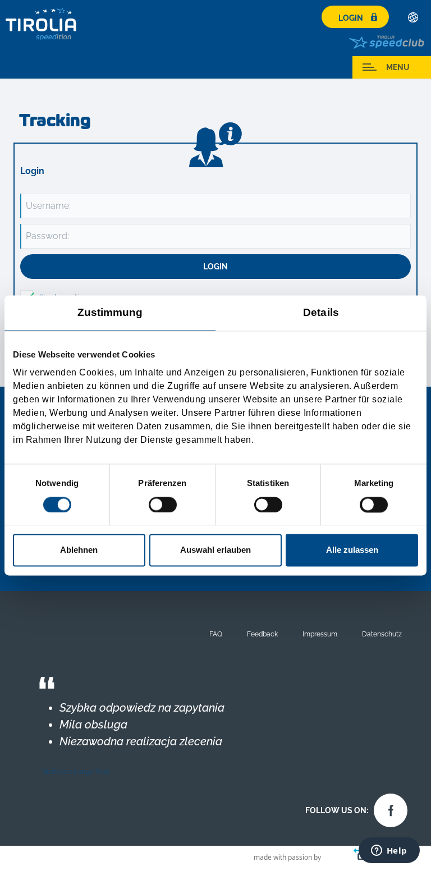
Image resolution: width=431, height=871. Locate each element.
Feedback (262, 634)
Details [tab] (321, 313)
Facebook (388, 808)
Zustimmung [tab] (110, 313)
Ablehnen (79, 550)
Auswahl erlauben (215, 550)
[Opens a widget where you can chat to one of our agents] (389, 851)
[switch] (163, 504)
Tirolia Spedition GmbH (41, 24)
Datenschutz (382, 634)
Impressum (319, 634)
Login (350, 17)
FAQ (215, 634)
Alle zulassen (352, 550)
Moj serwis (39, 67)
